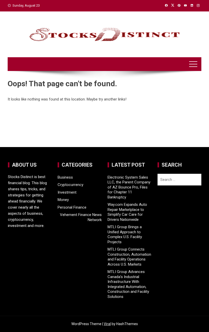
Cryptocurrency (70, 184)
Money (63, 199)
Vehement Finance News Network (80, 217)
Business (65, 177)
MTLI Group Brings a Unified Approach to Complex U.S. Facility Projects (125, 234)
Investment (67, 192)
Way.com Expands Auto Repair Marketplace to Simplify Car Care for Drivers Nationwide (127, 212)
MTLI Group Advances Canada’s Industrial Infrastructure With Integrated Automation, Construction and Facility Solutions (128, 284)
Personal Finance (72, 207)
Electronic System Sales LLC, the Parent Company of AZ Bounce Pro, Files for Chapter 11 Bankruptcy (129, 187)
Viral (107, 324)
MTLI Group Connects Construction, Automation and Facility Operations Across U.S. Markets (129, 257)
